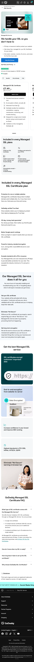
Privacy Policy (16, 640)
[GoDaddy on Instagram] (6, 634)
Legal (9, 640)
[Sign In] (27, 2)
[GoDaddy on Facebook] (2, 634)
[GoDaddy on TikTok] (10, 634)
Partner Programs (6, 609)
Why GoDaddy (16, 78)
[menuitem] (3, 78)
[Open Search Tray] (17, 2)
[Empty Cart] (31, 2)
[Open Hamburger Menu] (2, 2)
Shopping (4, 617)
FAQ (23, 78)
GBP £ (29, 630)
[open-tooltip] (24, 103)
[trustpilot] (5, 69)
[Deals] (21, 2)
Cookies (24, 640)
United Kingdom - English (8, 630)
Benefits (8, 78)
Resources (4, 605)
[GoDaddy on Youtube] (18, 634)
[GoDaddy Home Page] (7, 623)
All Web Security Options (9, 6)
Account (3, 613)
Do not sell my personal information (17, 643)
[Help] (24, 2)
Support (3, 601)
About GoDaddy (5, 596)
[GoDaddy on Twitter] (14, 634)
